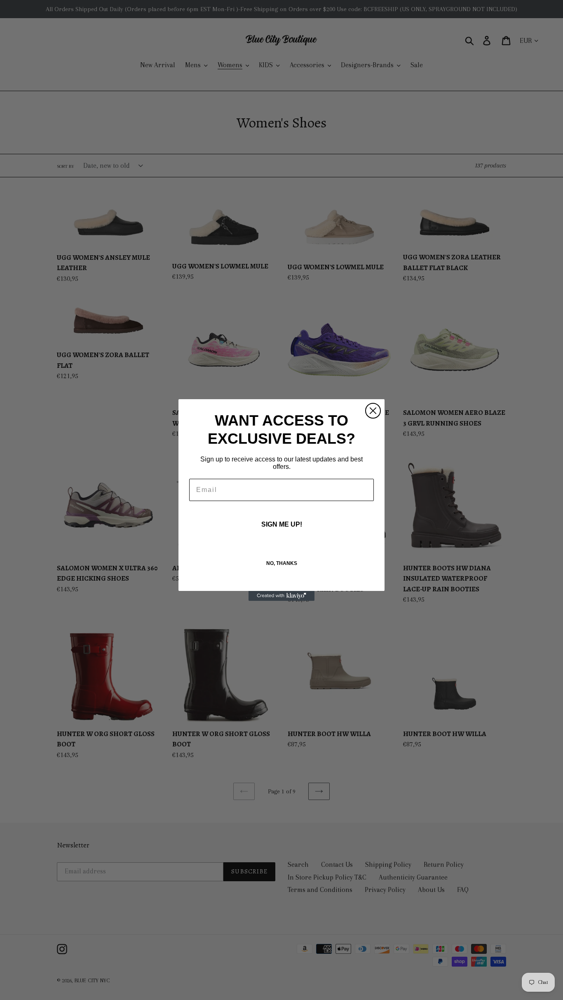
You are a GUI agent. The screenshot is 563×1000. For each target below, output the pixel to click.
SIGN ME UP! (281, 524)
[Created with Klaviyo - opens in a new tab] (281, 596)
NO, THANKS (281, 563)
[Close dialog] (373, 410)
